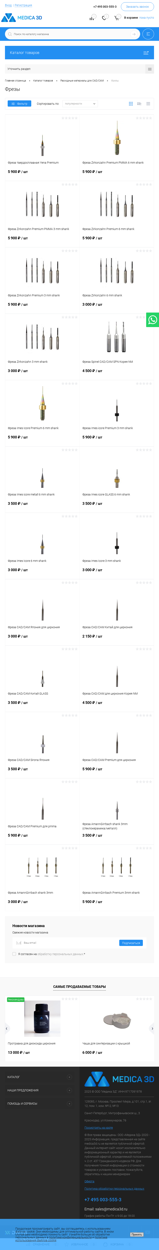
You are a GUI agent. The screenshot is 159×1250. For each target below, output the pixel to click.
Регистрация (23, 5)
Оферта (89, 1181)
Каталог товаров (24, 52)
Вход (8, 5)
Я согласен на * (51, 954)
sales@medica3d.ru (111, 1209)
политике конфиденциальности (70, 1237)
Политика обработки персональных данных (114, 1188)
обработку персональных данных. (60, 954)
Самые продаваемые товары (79, 987)
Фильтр (22, 103)
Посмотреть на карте (98, 1127)
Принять (137, 1234)
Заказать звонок (137, 6)
